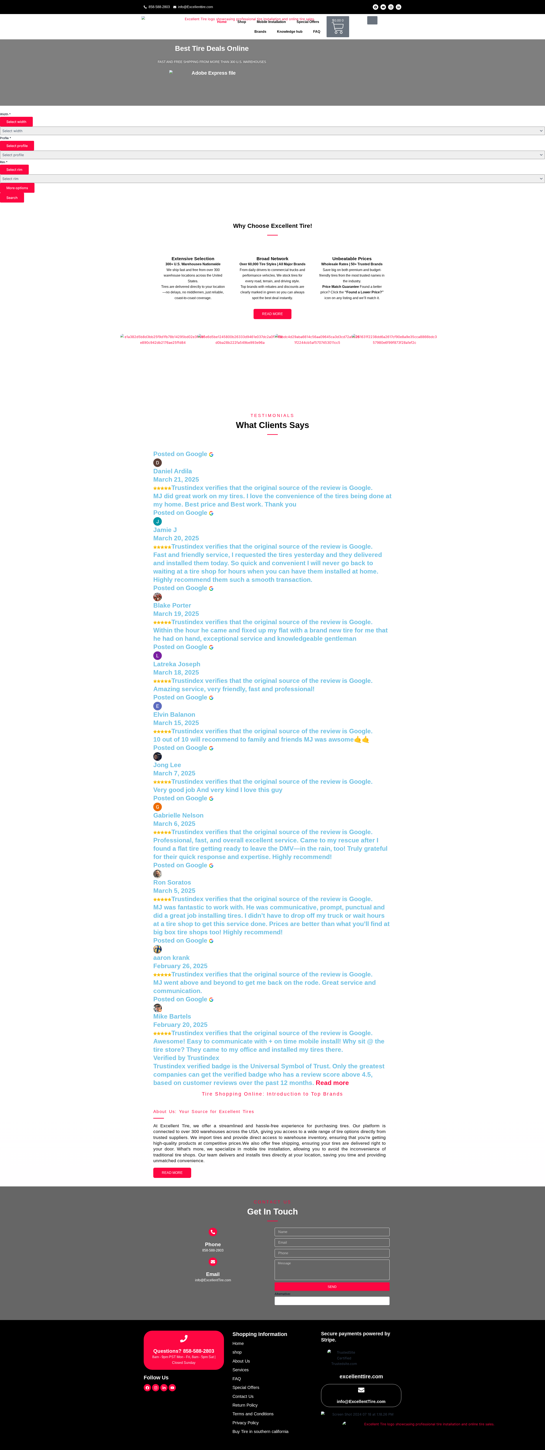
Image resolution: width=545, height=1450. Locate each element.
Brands (260, 31)
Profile (5, 138)
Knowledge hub (290, 31)
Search (12, 198)
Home (222, 22)
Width (5, 114)
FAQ (316, 31)
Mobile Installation (271, 22)
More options (17, 188)
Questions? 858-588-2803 (183, 1351)
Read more (332, 1082)
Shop (241, 22)
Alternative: (283, 1294)
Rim (3, 162)
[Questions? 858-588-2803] (184, 1338)
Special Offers (308, 22)
